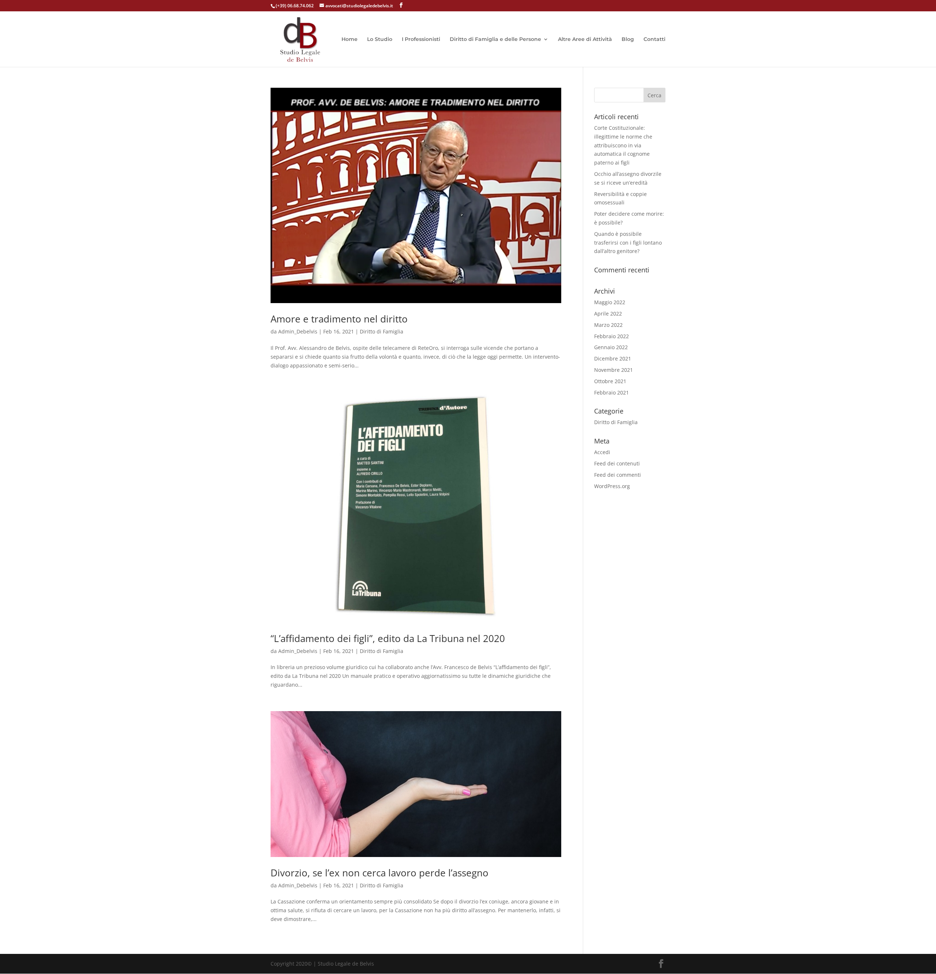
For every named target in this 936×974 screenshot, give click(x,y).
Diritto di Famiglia (381, 331)
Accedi (602, 452)
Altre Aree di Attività (585, 39)
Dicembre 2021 (612, 358)
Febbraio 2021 (611, 392)
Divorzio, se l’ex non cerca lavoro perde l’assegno (379, 872)
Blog (628, 39)
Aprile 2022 (608, 313)
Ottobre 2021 (610, 381)
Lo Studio (379, 39)
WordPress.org (612, 486)
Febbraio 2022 (611, 336)
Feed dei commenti (617, 474)
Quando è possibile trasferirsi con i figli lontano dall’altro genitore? (628, 242)
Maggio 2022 (609, 302)
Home (349, 39)
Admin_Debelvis (297, 331)
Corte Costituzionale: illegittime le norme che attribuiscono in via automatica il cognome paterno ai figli (623, 145)
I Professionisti (421, 39)
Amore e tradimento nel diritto (339, 318)
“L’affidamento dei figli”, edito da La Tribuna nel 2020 (388, 638)
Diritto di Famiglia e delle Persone (495, 39)
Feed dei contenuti (617, 463)
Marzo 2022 (608, 324)
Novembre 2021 (613, 369)
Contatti (654, 39)
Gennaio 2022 (611, 347)
